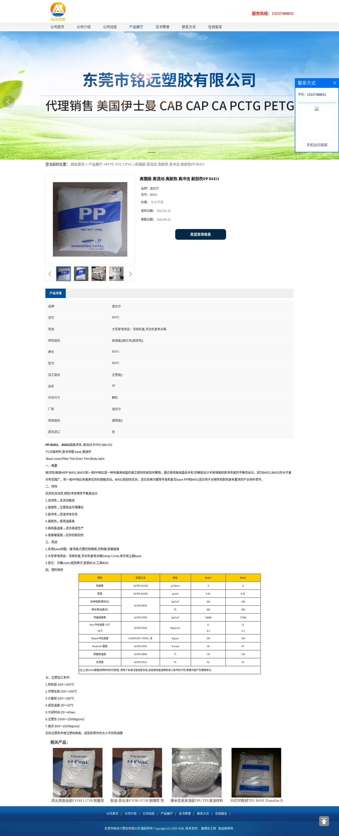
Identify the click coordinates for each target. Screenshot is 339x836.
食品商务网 (225, 828)
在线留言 (215, 27)
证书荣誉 (163, 27)
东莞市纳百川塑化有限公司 (122, 828)
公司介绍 (84, 27)
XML (181, 828)
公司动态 (110, 27)
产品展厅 (136, 27)
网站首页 (78, 164)
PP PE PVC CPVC (118, 164)
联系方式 (189, 27)
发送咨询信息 (200, 234)
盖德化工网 (208, 828)
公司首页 (57, 27)
